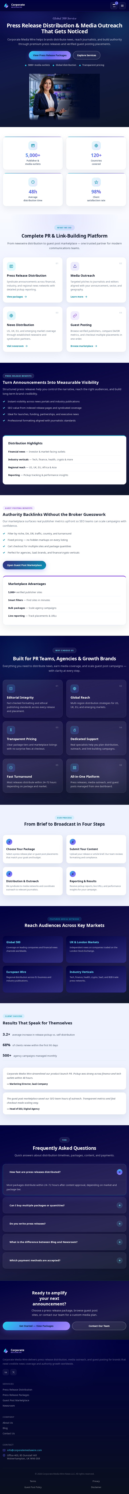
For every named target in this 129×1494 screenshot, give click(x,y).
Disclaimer (96, 1487)
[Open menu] (122, 5)
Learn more (77, 296)
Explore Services (86, 55)
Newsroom (9, 1405)
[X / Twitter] (13, 1372)
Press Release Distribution (17, 1389)
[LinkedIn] (6, 1372)
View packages (15, 296)
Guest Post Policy (33, 1487)
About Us (8, 1422)
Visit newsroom (15, 346)
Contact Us (9, 1433)
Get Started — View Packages (36, 1325)
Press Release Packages (16, 1395)
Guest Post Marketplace (16, 1400)
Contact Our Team (99, 1325)
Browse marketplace (82, 346)
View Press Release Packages (50, 55)
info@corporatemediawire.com (24, 1450)
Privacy (96, 1481)
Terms (33, 1481)
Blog (5, 1428)
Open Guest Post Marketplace (24, 565)
